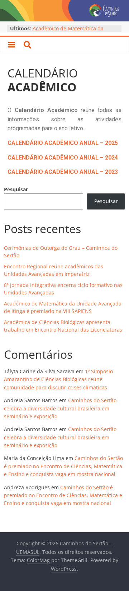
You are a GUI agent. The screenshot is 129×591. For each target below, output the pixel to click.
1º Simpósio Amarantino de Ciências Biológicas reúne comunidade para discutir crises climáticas (58, 379)
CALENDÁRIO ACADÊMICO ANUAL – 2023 (63, 171)
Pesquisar (16, 189)
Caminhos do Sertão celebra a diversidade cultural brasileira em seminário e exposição (60, 408)
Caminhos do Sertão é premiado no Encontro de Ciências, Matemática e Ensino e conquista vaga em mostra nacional (63, 466)
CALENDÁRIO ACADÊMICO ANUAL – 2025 (63, 143)
